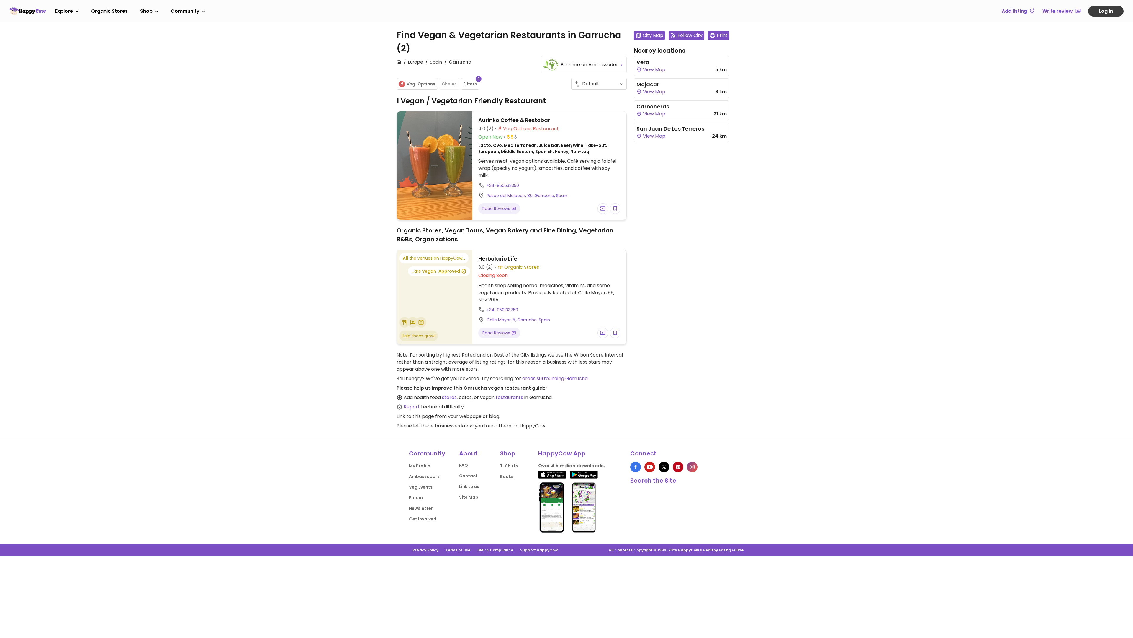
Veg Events (421, 487)
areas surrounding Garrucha (555, 378)
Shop (146, 11)
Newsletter (421, 508)
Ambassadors (424, 476)
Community (185, 11)
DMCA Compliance (495, 550)
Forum (416, 498)
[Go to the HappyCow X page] (664, 467)
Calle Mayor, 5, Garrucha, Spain (518, 320)
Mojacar (647, 84)
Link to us (469, 486)
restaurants (509, 397)
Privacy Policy (425, 550)
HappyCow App (562, 453)
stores (449, 397)
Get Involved (422, 519)
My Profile (419, 466)
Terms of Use (458, 550)
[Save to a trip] (602, 208)
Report (412, 406)
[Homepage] (27, 11)
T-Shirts (509, 466)
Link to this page (415, 416)
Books (506, 476)
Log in (1106, 11)
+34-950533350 (503, 185)
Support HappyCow (539, 550)
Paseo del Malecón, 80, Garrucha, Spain (527, 195)
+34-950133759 (502, 310)
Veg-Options (421, 84)
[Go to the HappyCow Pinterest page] (678, 467)
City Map (653, 35)
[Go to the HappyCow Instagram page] (692, 467)
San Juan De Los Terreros (670, 128)
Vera (642, 62)
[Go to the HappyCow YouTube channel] (649, 467)
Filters (471, 82)
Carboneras (652, 106)
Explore (64, 11)
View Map (653, 69)
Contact (468, 476)
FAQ (463, 465)
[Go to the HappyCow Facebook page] (635, 467)
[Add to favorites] (615, 208)
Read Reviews (496, 208)
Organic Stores (109, 11)
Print (722, 35)
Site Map (468, 497)
